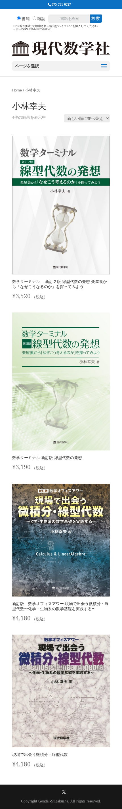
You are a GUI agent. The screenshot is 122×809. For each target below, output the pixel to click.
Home (17, 90)
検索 (95, 18)
